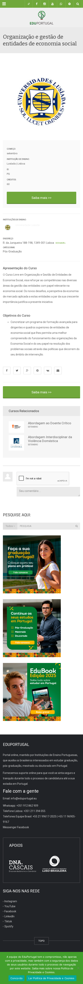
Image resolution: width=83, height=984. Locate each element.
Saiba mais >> (41, 198)
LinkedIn (9, 916)
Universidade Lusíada (27, 225)
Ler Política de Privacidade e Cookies (51, 978)
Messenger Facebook (16, 827)
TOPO (41, 940)
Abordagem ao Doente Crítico (49, 423)
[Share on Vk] (48, 370)
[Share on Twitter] (17, 370)
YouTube (9, 906)
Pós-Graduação (12, 251)
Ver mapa (60, 243)
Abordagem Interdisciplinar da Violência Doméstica (50, 439)
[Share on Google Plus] (27, 370)
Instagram (10, 901)
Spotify (8, 926)
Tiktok (8, 921)
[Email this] (58, 370)
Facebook (10, 911)
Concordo (16, 978)
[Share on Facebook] (7, 370)
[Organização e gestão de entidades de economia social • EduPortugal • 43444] (41, 17)
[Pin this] (37, 370)
